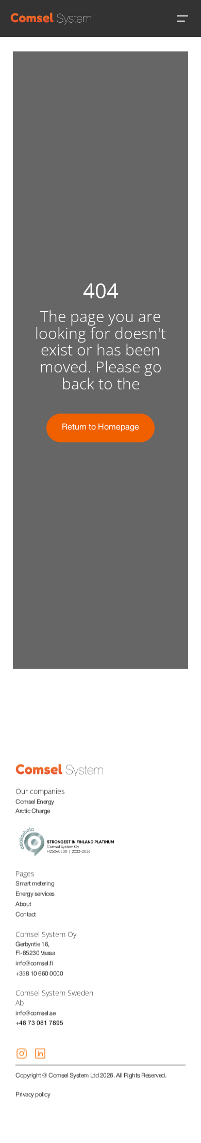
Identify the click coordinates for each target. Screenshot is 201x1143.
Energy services (35, 894)
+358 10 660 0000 (39, 973)
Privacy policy (32, 1094)
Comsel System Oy (45, 934)
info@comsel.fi (34, 963)
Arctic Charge (32, 811)
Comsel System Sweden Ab (55, 997)
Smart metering (34, 883)
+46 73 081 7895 (39, 1023)
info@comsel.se (35, 1013)
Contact (25, 914)
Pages (25, 873)
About (23, 904)
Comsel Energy (34, 802)
